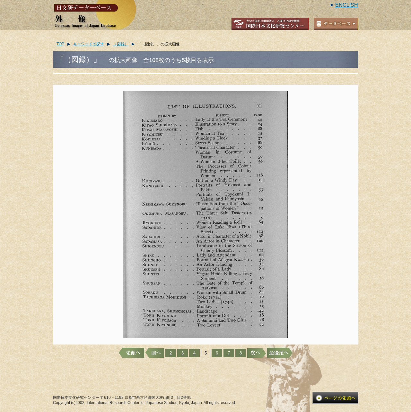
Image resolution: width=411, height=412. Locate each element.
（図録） (120, 44)
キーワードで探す (88, 44)
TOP (60, 44)
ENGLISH (346, 5)
